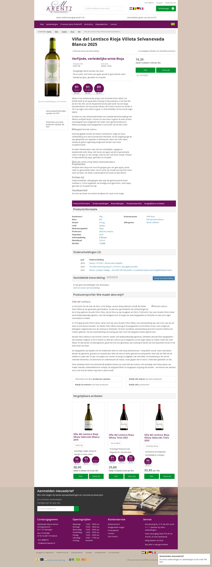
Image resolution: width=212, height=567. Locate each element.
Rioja (72, 32)
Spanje (64, 32)
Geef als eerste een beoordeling (86, 288)
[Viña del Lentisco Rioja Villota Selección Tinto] (159, 417)
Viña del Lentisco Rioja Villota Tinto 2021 (121, 436)
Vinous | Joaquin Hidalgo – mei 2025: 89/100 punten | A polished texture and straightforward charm (130, 270)
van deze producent (91, 384)
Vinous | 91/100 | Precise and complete (105, 263)
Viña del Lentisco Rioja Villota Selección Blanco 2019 (86, 437)
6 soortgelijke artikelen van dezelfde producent (156, 51)
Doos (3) (96, 476)
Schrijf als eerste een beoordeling (86, 51)
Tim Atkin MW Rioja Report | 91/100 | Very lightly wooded (113, 267)
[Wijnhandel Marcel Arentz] (59, 7)
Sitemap (89, 552)
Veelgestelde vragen (116, 527)
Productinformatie (81, 203)
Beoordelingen (117, 203)
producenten (139, 384)
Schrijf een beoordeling (163, 278)
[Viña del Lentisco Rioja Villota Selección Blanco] (88, 417)
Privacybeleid (113, 530)
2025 (101, 234)
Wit (79, 32)
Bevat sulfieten (153, 222)
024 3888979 (43, 540)
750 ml (102, 240)
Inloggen (159, 3)
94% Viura (151, 216)
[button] (77, 88)
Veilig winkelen (77, 552)
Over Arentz (113, 536)
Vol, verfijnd (115, 443)
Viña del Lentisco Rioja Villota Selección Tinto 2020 (156, 437)
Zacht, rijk (79, 445)
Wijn (42, 24)
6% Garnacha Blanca (155, 219)
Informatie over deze (92, 379)
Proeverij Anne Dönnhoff (71, 24)
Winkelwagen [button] (166, 8)
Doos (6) (166, 70)
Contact (113, 24)
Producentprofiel (134, 203)
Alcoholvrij (88, 24)
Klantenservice (170, 3)
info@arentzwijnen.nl (46, 543)
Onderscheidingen (100, 203)
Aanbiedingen (52, 24)
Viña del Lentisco (106, 231)
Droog (102, 222)
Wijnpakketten (101, 24)
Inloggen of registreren (45, 552)
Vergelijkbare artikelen (154, 203)
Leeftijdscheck (100, 552)
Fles (145, 70)
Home (49, 32)
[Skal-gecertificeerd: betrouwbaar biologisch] (173, 24)
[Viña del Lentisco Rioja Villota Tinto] (124, 417)
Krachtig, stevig (152, 446)
